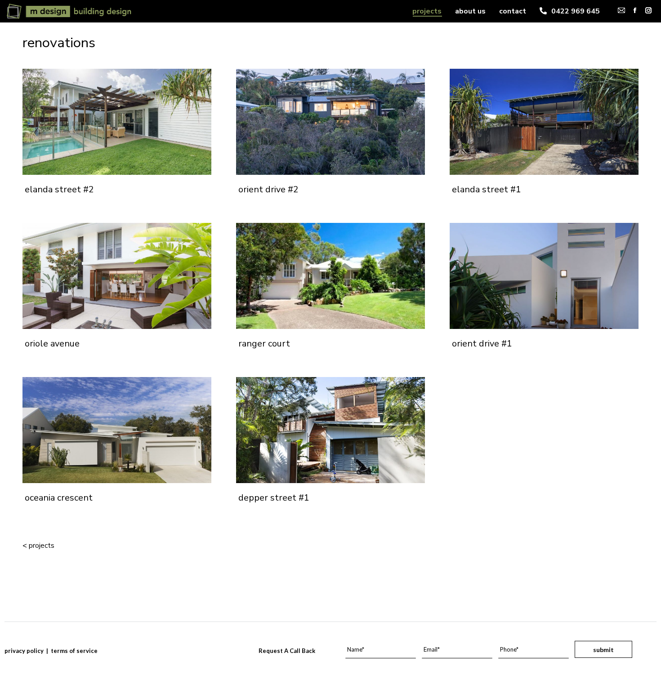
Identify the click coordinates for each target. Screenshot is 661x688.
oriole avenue (52, 343)
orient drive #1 (482, 343)
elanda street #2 (59, 189)
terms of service (74, 650)
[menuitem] (427, 11)
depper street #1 (273, 498)
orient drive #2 (268, 189)
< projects (38, 545)
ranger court (264, 343)
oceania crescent (59, 498)
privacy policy (24, 650)
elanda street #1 (486, 189)
